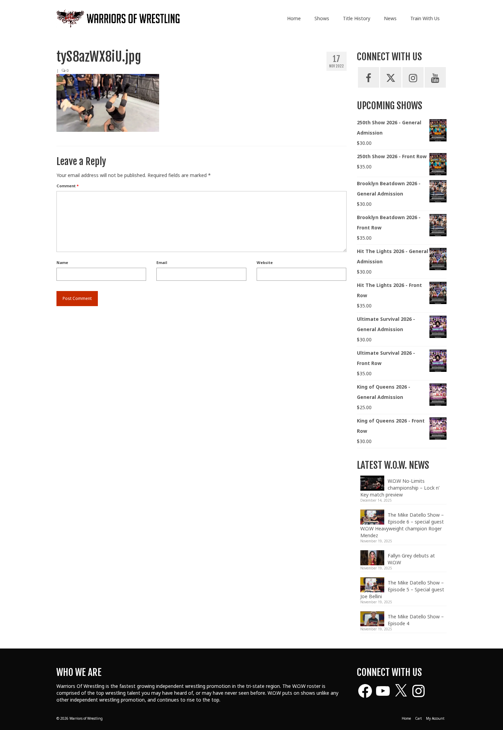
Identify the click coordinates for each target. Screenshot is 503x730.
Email (161, 262)
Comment (67, 185)
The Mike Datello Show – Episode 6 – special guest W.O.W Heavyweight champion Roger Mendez (402, 525)
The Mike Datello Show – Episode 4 (416, 620)
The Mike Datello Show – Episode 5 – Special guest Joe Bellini (402, 589)
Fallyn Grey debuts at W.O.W (411, 559)
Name (62, 262)
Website (265, 262)
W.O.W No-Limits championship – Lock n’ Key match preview (399, 488)
